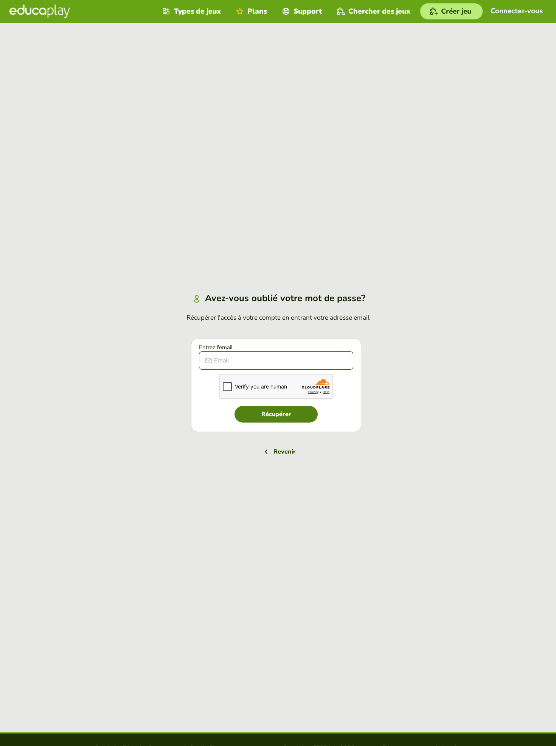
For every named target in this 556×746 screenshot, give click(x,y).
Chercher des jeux (379, 11)
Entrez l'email (216, 347)
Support (308, 11)
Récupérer (276, 414)
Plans (257, 11)
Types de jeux (197, 11)
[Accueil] (39, 11)
